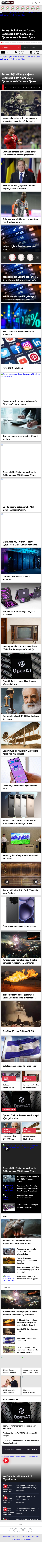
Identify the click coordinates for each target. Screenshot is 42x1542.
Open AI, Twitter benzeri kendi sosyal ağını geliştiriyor (20, 1427)
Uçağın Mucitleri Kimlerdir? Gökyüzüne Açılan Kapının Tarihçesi (21, 1441)
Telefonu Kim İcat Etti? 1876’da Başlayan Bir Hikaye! (20, 1434)
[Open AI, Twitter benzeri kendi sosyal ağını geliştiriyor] (21, 1412)
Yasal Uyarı (27, 1539)
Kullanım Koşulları (17, 1539)
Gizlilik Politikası (22, 1536)
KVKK (36, 1536)
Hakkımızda (7, 1536)
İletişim (14, 1536)
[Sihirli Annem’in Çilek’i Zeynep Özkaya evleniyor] (10, 1382)
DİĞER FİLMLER (30, 1449)
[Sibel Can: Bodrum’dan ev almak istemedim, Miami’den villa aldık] (31, 1382)
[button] (1, 42)
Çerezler (31, 1536)
